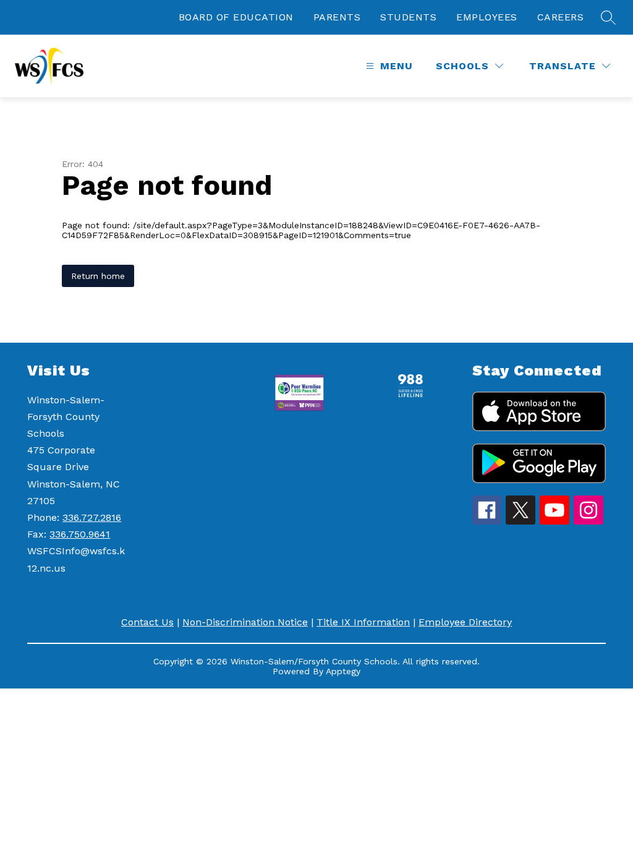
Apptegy (343, 671)
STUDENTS (408, 17)
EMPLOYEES (486, 17)
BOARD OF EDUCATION (236, 17)
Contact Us (147, 622)
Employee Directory (465, 622)
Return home (98, 276)
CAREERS (560, 17)
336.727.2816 (91, 517)
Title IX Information (363, 622)
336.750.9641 (79, 534)
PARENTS (337, 17)
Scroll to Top (577, 813)
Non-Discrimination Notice (245, 622)
